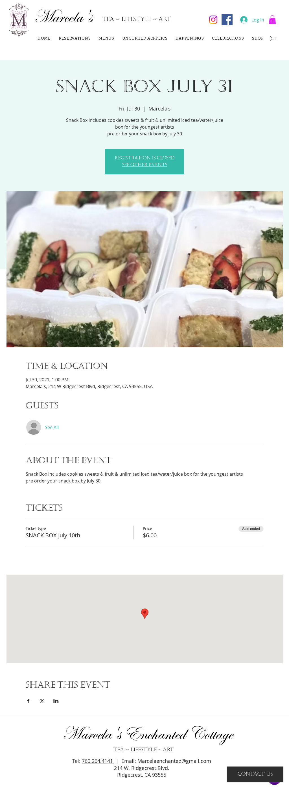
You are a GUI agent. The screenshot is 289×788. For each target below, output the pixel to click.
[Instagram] (213, 19)
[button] (272, 19)
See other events (144, 165)
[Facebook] (227, 19)
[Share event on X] (42, 701)
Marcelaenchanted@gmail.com (174, 760)
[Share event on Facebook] (28, 701)
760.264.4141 (98, 760)
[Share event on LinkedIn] (56, 701)
